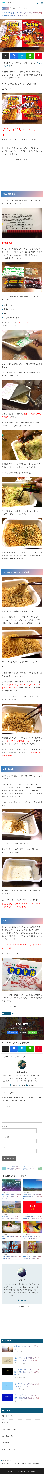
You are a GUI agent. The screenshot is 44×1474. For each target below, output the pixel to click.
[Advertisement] (22, 174)
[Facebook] (12, 1032)
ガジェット (8, 1442)
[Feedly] (32, 1032)
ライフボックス (18, 1471)
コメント (6, 1106)
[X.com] (23, 1032)
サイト (4, 1147)
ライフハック (9, 1429)
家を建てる (8, 1416)
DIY (5, 1423)
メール (5, 1137)
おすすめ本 (8, 1436)
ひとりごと (5, 8)
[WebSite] (13, 1085)
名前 (4, 1127)
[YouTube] (25, 1300)
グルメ (15, 1013)
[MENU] (41, 2)
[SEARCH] (36, 2)
